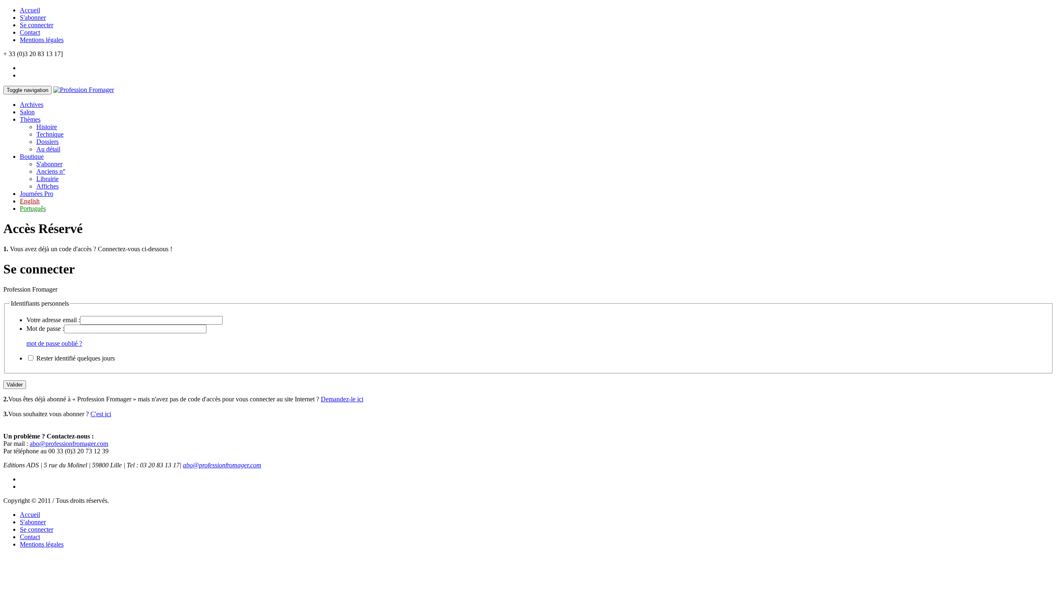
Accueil (30, 10)
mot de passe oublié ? (54, 343)
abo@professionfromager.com (69, 443)
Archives (31, 104)
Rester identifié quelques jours (75, 358)
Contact (30, 32)
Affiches (47, 186)
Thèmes (30, 119)
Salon (27, 112)
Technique (50, 134)
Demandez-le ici (342, 399)
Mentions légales (42, 39)
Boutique (32, 156)
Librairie (47, 178)
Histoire (46, 126)
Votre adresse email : (53, 319)
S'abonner (33, 17)
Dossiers (47, 141)
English (30, 201)
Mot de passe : (45, 328)
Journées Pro (36, 193)
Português (33, 208)
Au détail (48, 149)
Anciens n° (50, 171)
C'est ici (100, 413)
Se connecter (36, 24)
